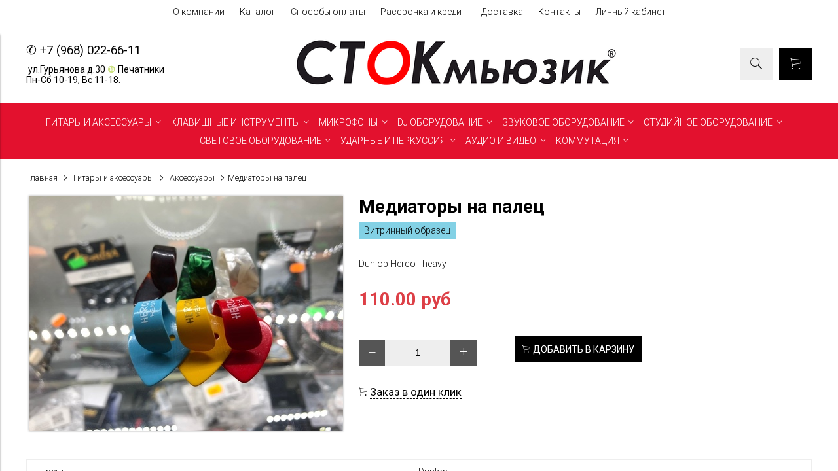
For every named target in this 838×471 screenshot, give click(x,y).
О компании (199, 12)
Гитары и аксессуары (113, 178)
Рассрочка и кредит (423, 12)
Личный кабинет (631, 12)
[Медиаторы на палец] (186, 428)
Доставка (502, 12)
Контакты (559, 12)
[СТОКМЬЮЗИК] (456, 85)
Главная (42, 178)
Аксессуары (192, 178)
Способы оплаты (328, 12)
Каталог (258, 12)
